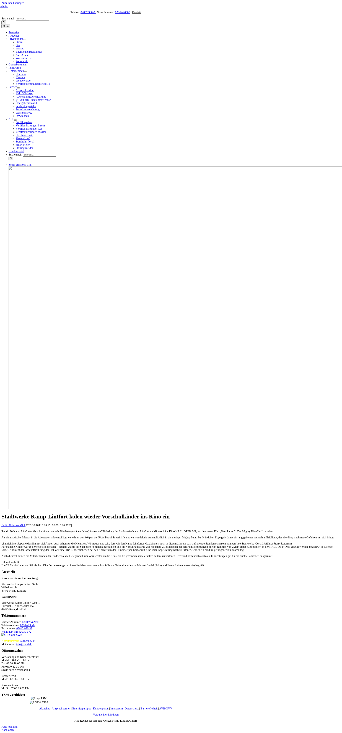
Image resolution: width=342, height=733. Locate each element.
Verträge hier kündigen (106, 714)
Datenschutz (132, 708)
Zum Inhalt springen (12, 2)
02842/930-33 (24, 628)
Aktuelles (44, 708)
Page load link (9, 726)
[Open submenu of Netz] (15, 120)
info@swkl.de (24, 644)
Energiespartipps (81, 708)
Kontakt (136, 12)
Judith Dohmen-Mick (13, 525)
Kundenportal (100, 708)
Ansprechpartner (61, 708)
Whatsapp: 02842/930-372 (16, 631)
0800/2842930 (30, 621)
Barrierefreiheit (149, 708)
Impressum (116, 708)
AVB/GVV (165, 708)
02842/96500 (122, 12)
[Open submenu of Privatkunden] (25, 39)
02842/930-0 (88, 12)
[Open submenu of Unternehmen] (25, 71)
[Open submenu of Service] (18, 87)
